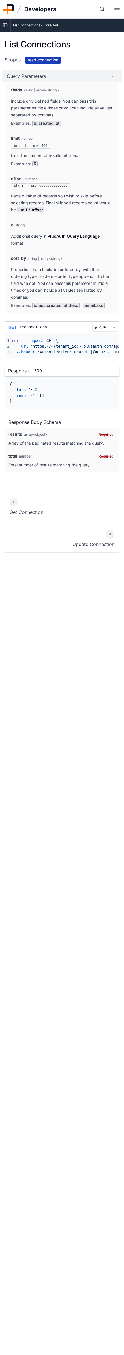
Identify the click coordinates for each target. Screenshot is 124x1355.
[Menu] (117, 9)
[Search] (102, 9)
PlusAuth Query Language (74, 236)
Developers (40, 9)
